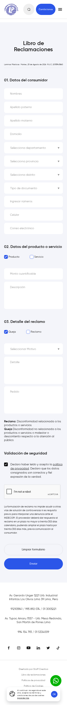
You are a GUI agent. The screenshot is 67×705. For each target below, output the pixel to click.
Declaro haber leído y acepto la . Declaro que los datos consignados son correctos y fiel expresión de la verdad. (36, 470)
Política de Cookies (33, 685)
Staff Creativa (40, 669)
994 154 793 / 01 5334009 (33, 632)
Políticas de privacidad (33, 680)
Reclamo (36, 331)
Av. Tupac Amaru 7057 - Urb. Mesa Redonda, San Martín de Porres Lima (33, 620)
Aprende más (23, 698)
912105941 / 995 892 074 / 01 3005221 (33, 609)
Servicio (38, 256)
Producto (14, 256)
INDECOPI (9, 517)
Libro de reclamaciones (33, 674)
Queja (12, 331)
